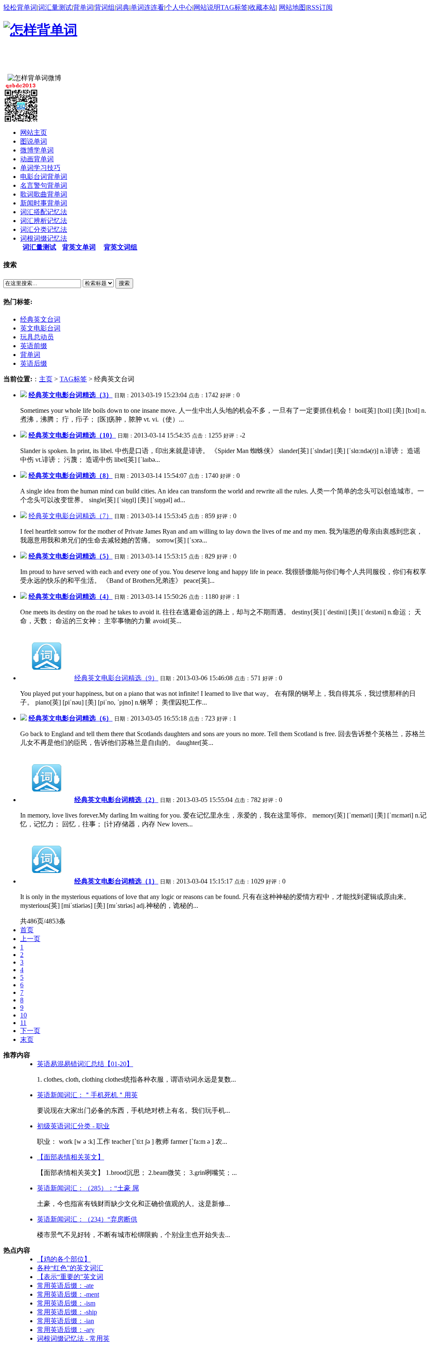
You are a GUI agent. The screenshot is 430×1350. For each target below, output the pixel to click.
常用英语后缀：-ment (68, 1294)
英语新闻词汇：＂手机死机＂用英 (87, 1094)
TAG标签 (234, 7)
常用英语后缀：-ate (65, 1285)
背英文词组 (120, 247)
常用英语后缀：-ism (66, 1303)
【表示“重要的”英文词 (70, 1276)
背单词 (83, 7)
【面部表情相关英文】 (70, 1157)
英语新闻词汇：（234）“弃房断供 (87, 1219)
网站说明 (207, 7)
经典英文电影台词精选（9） (116, 678)
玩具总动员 (37, 337)
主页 (45, 379)
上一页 (30, 938)
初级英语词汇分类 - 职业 (73, 1126)
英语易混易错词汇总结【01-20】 (85, 1063)
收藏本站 (262, 7)
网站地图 (292, 7)
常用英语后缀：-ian (65, 1320)
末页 (27, 1039)
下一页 (30, 1030)
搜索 (124, 283)
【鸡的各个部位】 (64, 1259)
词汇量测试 (55, 7)
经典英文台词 (40, 319)
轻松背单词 (20, 7)
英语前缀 (33, 345)
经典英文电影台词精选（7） (71, 515)
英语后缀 (33, 363)
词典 (122, 7)
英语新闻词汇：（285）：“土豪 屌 (88, 1188)
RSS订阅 (320, 7)
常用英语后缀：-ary (65, 1329)
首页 (27, 929)
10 (23, 1015)
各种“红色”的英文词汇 (70, 1267)
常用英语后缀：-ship (67, 1312)
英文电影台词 (40, 328)
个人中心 (178, 7)
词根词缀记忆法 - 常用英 (73, 1338)
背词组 (104, 7)
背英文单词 (79, 247)
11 (23, 1022)
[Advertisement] (101, 61)
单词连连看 (147, 7)
